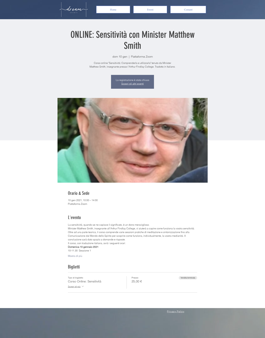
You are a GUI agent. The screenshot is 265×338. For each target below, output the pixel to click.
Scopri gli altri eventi (132, 83)
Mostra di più (75, 255)
